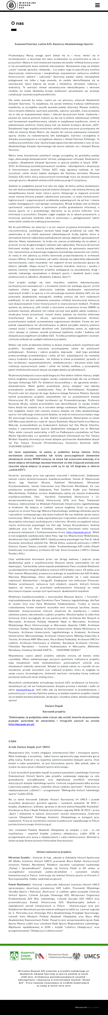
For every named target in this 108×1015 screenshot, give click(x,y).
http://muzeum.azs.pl (79, 532)
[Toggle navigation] (97, 5)
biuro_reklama (93, 1007)
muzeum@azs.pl (25, 689)
